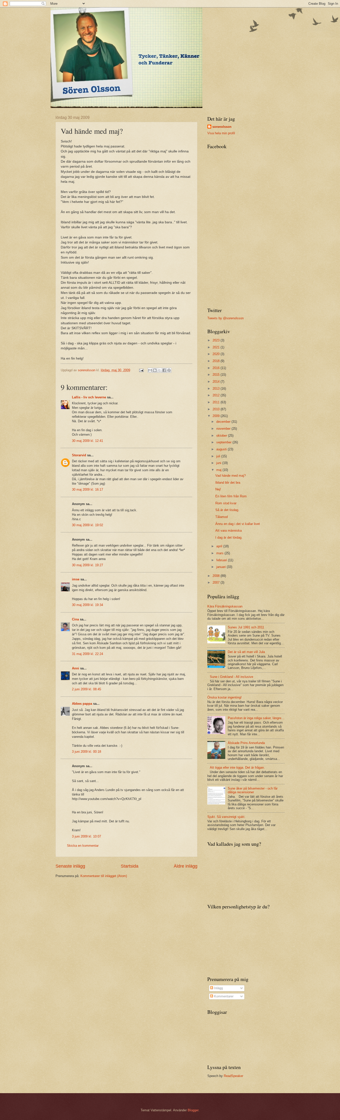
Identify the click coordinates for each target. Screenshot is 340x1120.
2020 (217, 354)
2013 (217, 388)
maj (219, 470)
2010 (217, 409)
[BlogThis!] (154, 370)
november (223, 428)
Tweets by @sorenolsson (225, 318)
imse (75, 579)
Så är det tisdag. (227, 510)
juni (219, 463)
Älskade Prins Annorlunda (246, 743)
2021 (217, 347)
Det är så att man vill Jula (246, 652)
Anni (75, 668)
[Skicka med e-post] (150, 370)
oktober (222, 435)
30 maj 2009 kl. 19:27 (87, 565)
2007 (217, 582)
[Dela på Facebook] (164, 370)
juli (218, 456)
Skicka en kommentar (83, 845)
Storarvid (79, 455)
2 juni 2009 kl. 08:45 (86, 689)
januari (221, 567)
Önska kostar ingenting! (224, 697)
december (223, 421)
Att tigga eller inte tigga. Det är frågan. (237, 767)
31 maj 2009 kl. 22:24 (87, 654)
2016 (217, 368)
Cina (75, 619)
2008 (217, 576)
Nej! (218, 489)
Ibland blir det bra (227, 482)
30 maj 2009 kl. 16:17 (87, 489)
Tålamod (221, 517)
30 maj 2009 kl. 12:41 (87, 441)
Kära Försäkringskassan (224, 606)
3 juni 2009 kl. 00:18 (86, 751)
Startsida (129, 866)
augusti (222, 449)
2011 (217, 402)
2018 (217, 361)
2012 (217, 395)
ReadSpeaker (233, 1076)
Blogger (193, 1110)
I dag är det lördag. (228, 537)
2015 (217, 374)
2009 (217, 416)
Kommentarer (223, 996)
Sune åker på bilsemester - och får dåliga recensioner (253, 790)
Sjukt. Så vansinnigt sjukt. (226, 817)
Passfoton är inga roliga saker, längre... (256, 718)
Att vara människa (228, 530)
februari (222, 560)
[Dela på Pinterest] (169, 370)
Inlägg (218, 988)
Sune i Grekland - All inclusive (231, 677)
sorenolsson (221, 127)
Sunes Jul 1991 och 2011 (246, 627)
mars (220, 553)
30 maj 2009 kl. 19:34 (87, 605)
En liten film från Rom (231, 496)
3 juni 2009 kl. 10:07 (86, 836)
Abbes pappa (82, 703)
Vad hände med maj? (230, 475)
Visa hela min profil (221, 133)
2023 (217, 340)
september (224, 442)
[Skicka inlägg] (141, 370)
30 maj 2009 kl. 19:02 (87, 525)
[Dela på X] (159, 370)
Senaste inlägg (70, 866)
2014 (217, 381)
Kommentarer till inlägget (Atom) (103, 876)
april (219, 546)
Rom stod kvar (225, 503)
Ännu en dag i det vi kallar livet (237, 524)
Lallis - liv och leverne (89, 397)
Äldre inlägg (185, 866)
